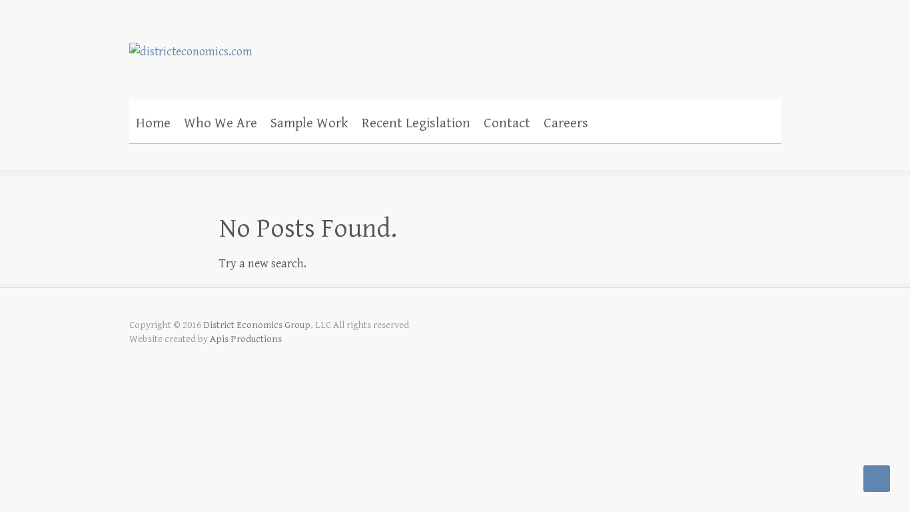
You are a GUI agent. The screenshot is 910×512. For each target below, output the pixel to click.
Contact (507, 123)
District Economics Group (256, 325)
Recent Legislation (416, 123)
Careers (566, 123)
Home (153, 123)
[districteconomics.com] (190, 43)
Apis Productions (246, 339)
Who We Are (220, 123)
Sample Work (309, 123)
